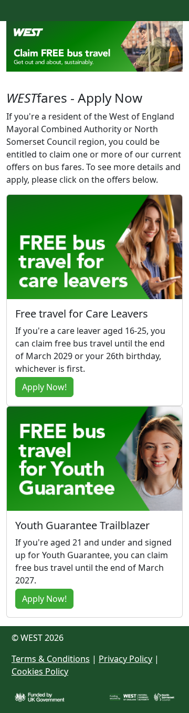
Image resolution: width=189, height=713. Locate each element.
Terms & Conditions (51, 659)
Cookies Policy (40, 671)
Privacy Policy (125, 659)
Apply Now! (44, 387)
